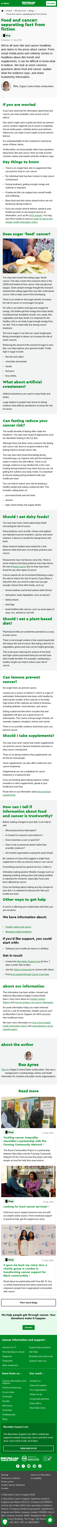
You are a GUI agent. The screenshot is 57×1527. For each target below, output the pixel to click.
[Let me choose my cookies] (4, 1522)
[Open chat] (50, 1520)
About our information (40, 1475)
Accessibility (36, 1478)
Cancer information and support (23, 1340)
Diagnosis (7, 1356)
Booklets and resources (41, 1356)
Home (9, 11)
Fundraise (7, 1397)
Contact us (35, 1381)
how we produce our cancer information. (34, 1002)
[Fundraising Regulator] (30, 1459)
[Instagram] (34, 1466)
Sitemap (4, 1475)
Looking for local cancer (25, 1206)
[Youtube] (28, 1466)
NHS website (35, 215)
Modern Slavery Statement (13, 1485)
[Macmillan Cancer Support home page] (2, 11)
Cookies (4, 1488)
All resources (20, 11)
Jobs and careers (38, 1385)
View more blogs (28, 1303)
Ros (4, 1069)
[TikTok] (40, 1466)
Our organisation (38, 1390)
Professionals (8, 1414)
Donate (51, 3)
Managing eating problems (18, 932)
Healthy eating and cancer (18, 927)
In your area (8, 1392)
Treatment (7, 1361)
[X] (23, 1466)
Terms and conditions (10, 1478)
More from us (10, 1373)
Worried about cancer (13, 1352)
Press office (35, 1403)
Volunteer (7, 1410)
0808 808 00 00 (28, 1448)
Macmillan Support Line (29, 961)
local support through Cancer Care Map (29, 974)
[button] (5, 3)
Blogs (31, 11)
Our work (35, 1373)
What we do (36, 1394)
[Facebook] (17, 1466)
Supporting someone (39, 1347)
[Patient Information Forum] (47, 1459)
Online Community (23, 969)
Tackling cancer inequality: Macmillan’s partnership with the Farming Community (24, 1141)
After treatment (10, 1365)
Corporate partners (39, 1399)
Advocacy (7, 1406)
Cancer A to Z (9, 1347)
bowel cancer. (19, 566)
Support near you (38, 1361)
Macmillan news (38, 1408)
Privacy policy (7, 1482)
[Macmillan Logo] (28, 3)
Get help (33, 1352)
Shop (4, 1419)
